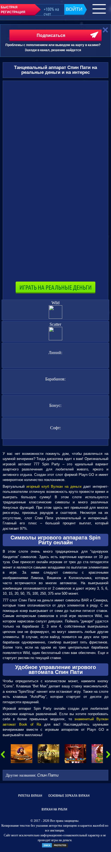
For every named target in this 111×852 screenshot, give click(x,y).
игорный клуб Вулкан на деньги (53, 486)
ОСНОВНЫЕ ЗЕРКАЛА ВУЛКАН (68, 795)
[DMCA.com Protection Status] (54, 847)
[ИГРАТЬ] (21, 753)
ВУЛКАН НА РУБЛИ (54, 809)
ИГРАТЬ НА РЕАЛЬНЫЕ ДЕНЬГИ (55, 287)
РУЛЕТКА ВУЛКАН (30, 795)
